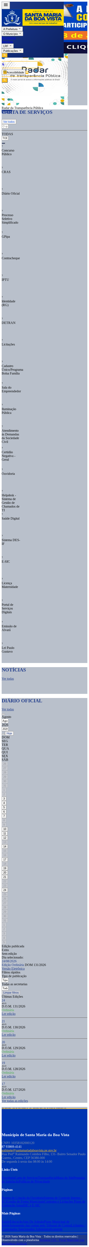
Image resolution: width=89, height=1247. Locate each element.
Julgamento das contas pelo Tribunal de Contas (40, 1225)
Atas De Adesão (33, 1221)
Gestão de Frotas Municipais (25, 1201)
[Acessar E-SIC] (3, 64)
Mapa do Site (64, 1177)
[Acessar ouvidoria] (3, 58)
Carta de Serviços (26, 1177)
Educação (16, 1221)
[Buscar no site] (5, 80)
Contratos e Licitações (59, 1201)
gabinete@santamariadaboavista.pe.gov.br (29, 1150)
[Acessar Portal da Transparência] (27, 72)
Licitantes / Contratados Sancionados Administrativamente (43, 1227)
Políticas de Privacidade (34, 1181)
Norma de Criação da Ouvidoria (23, 1198)
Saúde (6, 1221)
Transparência (47, 1177)
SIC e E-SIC (32, 1205)
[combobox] (6, 136)
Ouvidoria (8, 1177)
